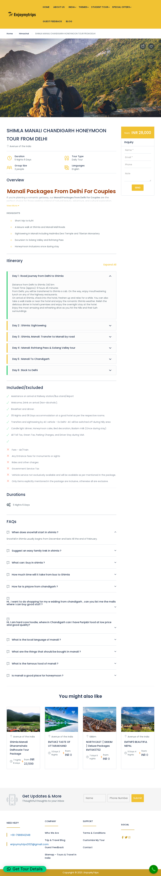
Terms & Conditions (94, 832)
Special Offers (121, 7)
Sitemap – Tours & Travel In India (60, 856)
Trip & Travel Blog (55, 840)
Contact (87, 847)
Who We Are (52, 832)
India (72, 7)
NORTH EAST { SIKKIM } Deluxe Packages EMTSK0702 (99, 746)
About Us (59, 7)
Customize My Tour (94, 840)
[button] (24, 869)
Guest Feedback (52, 21)
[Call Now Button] (153, 869)
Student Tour (99, 7)
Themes (83, 7)
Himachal (24, 33)
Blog (69, 21)
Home (46, 7)
